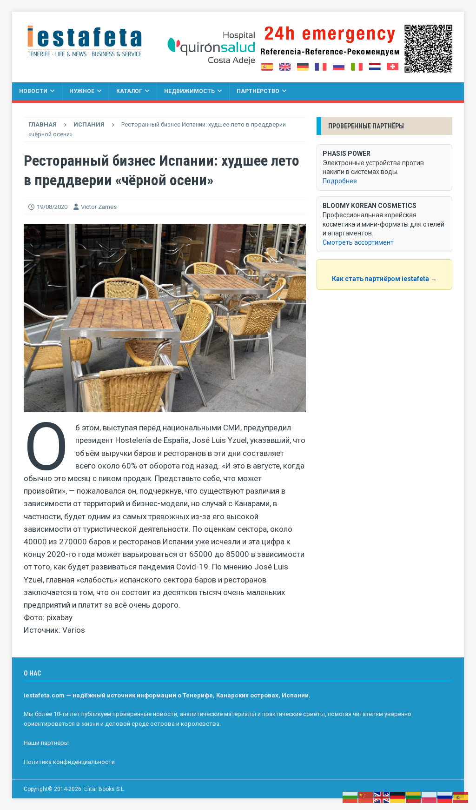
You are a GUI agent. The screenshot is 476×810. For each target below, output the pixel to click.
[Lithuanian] (414, 797)
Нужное (81, 91)
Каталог (129, 91)
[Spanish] (461, 797)
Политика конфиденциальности (69, 761)
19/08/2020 (52, 206)
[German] (398, 797)
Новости (33, 91)
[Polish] (429, 797)
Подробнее (340, 181)
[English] (382, 797)
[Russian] (445, 797)
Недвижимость (189, 91)
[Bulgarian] (350, 797)
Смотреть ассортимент (358, 242)
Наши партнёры (46, 742)
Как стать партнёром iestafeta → (384, 278)
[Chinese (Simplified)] (366, 797)
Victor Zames (99, 206)
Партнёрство (258, 91)
